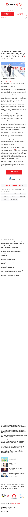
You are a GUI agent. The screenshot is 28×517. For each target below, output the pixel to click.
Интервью (8, 484)
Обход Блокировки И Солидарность (17, 486)
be (8, 10)
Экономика (16, 481)
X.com (23, 193)
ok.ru (14, 196)
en (13, 10)
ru (10, 10)
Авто (2, 486)
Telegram (15, 199)
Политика (3, 481)
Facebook (6, 193)
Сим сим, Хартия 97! (20, 14)
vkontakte (6, 196)
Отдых (6, 486)
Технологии (15, 484)
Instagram (23, 196)
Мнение (3, 455)
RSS (6, 199)
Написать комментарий (14, 185)
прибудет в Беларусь (9, 81)
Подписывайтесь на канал (14, 179)
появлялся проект (22, 113)
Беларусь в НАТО (13, 488)
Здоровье (21, 484)
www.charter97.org (16, 503)
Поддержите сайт (7, 14)
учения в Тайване (19, 149)
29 (24, 56)
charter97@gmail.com (6, 510)
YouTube (15, 193)
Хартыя (14, 4)
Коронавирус (4, 488)
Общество (9, 481)
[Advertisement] (14, 35)
